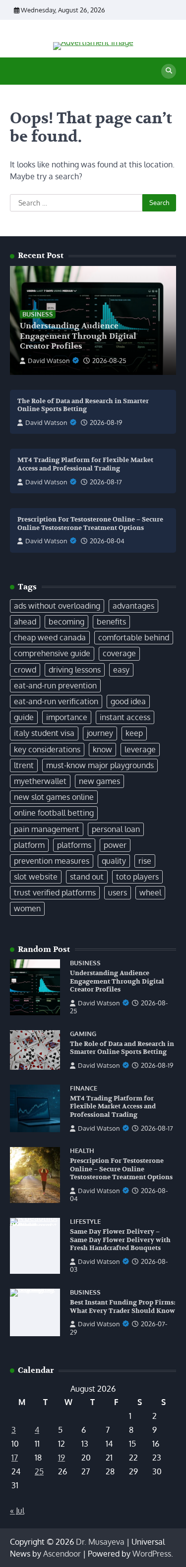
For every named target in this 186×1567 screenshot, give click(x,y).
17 (14, 1458)
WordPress (151, 1554)
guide (24, 717)
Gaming (83, 1034)
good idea (128, 701)
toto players (137, 877)
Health (82, 1150)
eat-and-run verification (56, 701)
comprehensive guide (52, 653)
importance (66, 717)
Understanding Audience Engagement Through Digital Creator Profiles (78, 336)
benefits (111, 622)
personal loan (116, 829)
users (117, 892)
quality (114, 861)
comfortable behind (133, 637)
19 (61, 1458)
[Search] (168, 71)
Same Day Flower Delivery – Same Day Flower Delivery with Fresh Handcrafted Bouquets (120, 1240)
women (27, 908)
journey (100, 733)
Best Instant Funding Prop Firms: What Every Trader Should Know (123, 1307)
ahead (25, 622)
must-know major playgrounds (100, 765)
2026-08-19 (106, 422)
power (115, 845)
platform (29, 845)
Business (37, 314)
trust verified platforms (55, 892)
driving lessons (75, 670)
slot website (36, 877)
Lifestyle (85, 1221)
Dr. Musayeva (100, 1542)
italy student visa (44, 733)
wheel (150, 892)
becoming (66, 622)
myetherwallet (40, 781)
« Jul (17, 1510)
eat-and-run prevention (55, 685)
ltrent (24, 765)
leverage (140, 749)
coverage (119, 653)
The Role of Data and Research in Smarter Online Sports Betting (83, 405)
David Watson (49, 361)
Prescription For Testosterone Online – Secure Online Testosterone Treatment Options (90, 524)
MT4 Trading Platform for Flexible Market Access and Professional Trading (85, 464)
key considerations (47, 749)
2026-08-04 (107, 541)
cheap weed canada (50, 637)
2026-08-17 (106, 482)
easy (121, 670)
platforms (74, 845)
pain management (46, 829)
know (102, 749)
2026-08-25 (109, 361)
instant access (125, 717)
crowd (25, 670)
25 (39, 1471)
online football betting (54, 813)
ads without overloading (57, 606)
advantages (133, 606)
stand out (87, 877)
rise (144, 861)
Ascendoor (62, 1554)
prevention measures (51, 861)
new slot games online (54, 797)
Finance (83, 1088)
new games (99, 781)
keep (134, 733)
